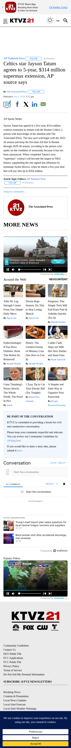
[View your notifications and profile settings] (64, 483)
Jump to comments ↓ (14, 191)
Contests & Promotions (16, 696)
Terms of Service (12, 670)
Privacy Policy (11, 666)
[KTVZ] (24, 20)
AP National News (36, 179)
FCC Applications (13, 657)
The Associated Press (17, 91)
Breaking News (12, 692)
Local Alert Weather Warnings (19, 708)
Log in (53, 463)
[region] (35, 507)
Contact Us (9, 649)
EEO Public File (12, 653)
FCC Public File (12, 662)
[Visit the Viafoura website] (60, 550)
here (19, 450)
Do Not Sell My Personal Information (23, 674)
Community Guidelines (16, 645)
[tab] (13, 484)
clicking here (14, 440)
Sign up (61, 463)
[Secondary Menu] (7, 20)
